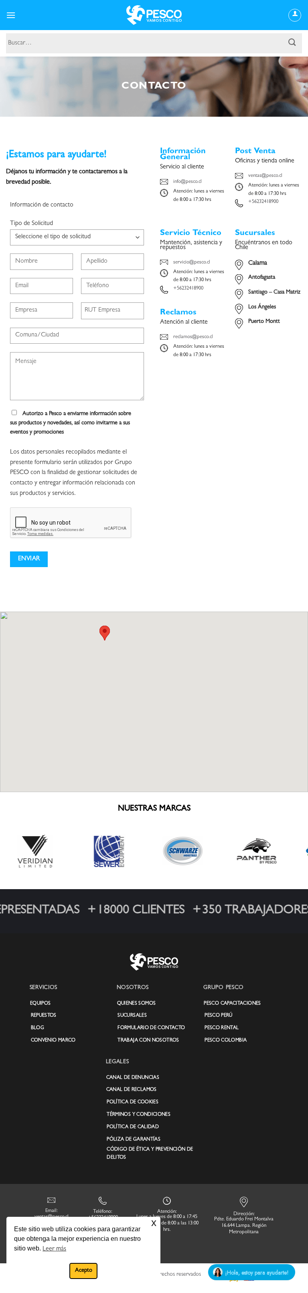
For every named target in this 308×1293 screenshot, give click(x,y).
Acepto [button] (83, 1271)
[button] (11, 15)
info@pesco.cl (187, 181)
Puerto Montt (264, 322)
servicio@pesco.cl (191, 262)
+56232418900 (263, 202)
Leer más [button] (54, 1249)
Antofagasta (261, 278)
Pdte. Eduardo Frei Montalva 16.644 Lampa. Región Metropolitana (244, 1226)
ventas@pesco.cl (265, 175)
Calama (257, 263)
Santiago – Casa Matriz (274, 293)
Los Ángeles (262, 307)
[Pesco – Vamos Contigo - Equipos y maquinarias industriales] (154, 15)
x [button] (153, 1222)
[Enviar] (292, 43)
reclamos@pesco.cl (193, 337)
